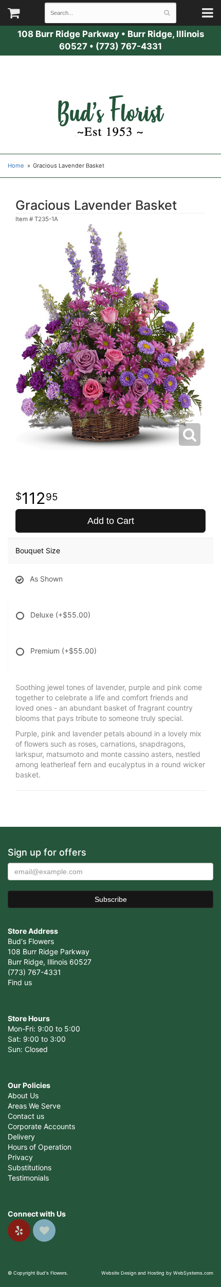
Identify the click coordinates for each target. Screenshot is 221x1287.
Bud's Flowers (110, 103)
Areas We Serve (34, 1105)
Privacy (20, 1157)
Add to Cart (110, 521)
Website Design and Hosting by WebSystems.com (157, 1273)
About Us (23, 1095)
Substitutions (29, 1167)
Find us (20, 982)
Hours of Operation (39, 1147)
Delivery (21, 1136)
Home (16, 165)
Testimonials (28, 1177)
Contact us (26, 1116)
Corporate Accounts (41, 1126)
